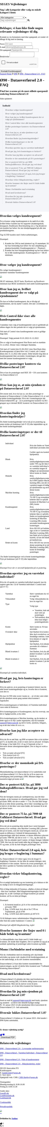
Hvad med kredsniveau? (15, 193)
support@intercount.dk (9, 723)
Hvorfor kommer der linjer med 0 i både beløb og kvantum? (25, 184)
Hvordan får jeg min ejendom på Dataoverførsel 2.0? (19, 197)
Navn (2, 44)
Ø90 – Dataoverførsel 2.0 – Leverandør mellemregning (22, 1049)
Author (14, 1118)
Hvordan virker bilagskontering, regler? (22, 180)
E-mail (2, 47)
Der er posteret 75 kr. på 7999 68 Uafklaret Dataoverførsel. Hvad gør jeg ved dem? (23, 169)
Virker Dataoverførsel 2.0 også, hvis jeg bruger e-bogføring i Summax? (25, 175)
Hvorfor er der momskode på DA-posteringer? (25, 158)
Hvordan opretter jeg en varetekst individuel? (24, 148)
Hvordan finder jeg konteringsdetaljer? (22, 138)
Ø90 (15, 74)
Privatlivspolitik (6, 1106)
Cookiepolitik (5, 1102)
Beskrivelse (4, 56)
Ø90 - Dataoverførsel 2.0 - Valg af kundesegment (19, 1059)
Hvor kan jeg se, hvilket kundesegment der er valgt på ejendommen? (24, 118)
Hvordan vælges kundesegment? (19, 110)
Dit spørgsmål (5, 50)
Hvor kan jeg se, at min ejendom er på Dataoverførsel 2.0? (21, 133)
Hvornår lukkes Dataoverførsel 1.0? (20, 202)
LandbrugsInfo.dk (7, 1096)
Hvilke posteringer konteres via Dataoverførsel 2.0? (25, 128)
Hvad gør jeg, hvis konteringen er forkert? (23, 151)
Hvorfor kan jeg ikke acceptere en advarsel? (24, 155)
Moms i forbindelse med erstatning (20, 189)
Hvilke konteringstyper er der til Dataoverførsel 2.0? (19, 143)
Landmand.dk (5, 1098)
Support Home (6, 74)
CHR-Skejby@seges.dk (28, 1077)
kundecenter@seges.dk (11, 1073)
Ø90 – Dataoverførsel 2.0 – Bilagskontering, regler (20, 1064)
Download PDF (8, 1037)
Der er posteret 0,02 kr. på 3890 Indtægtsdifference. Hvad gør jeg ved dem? (23, 163)
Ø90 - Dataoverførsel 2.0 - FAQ (32, 74)
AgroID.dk (4, 1093)
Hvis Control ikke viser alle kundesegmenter (24, 123)
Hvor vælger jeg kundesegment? (19, 114)
